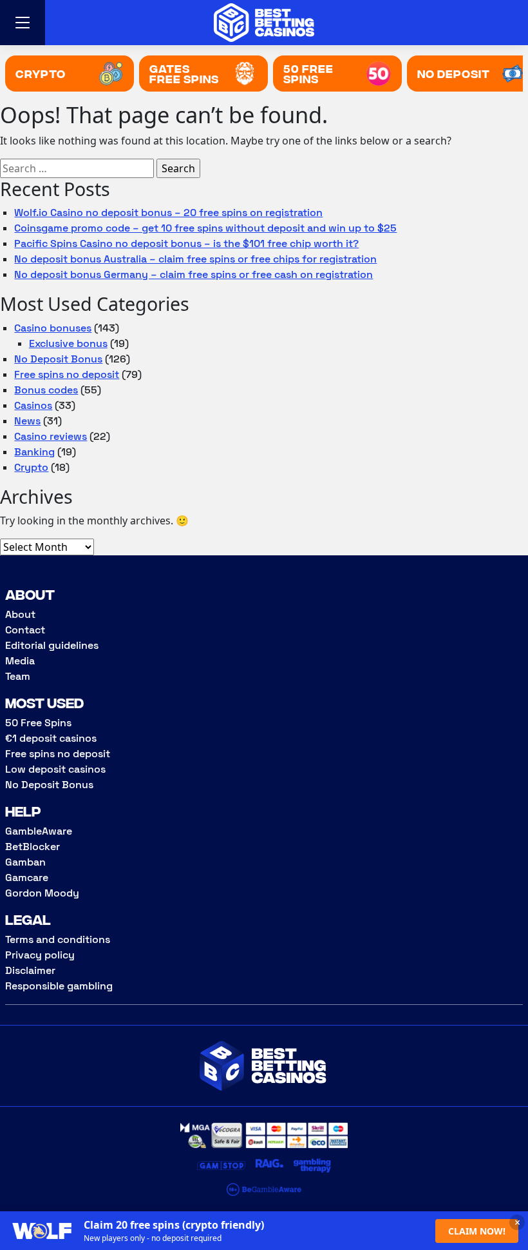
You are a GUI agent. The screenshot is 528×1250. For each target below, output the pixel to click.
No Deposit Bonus (58, 359)
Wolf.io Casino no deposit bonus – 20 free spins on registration (168, 212)
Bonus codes (46, 390)
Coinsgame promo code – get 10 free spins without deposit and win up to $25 (205, 228)
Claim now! (476, 1231)
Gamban (25, 862)
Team (17, 676)
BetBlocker (32, 846)
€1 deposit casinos (51, 738)
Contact (25, 630)
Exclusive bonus (68, 343)
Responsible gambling (59, 986)
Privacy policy (40, 955)
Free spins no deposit (66, 374)
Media (20, 661)
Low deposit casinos (55, 769)
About (20, 614)
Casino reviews (50, 436)
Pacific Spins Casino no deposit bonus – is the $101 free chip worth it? (186, 243)
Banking (34, 452)
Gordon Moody (42, 893)
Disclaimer (30, 970)
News (27, 421)
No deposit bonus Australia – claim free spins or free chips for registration (195, 259)
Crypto (31, 467)
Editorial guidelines (52, 645)
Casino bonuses (52, 328)
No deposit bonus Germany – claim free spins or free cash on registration (193, 274)
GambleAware (38, 831)
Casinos (33, 405)
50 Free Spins (38, 722)
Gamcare (26, 877)
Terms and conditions (57, 939)
